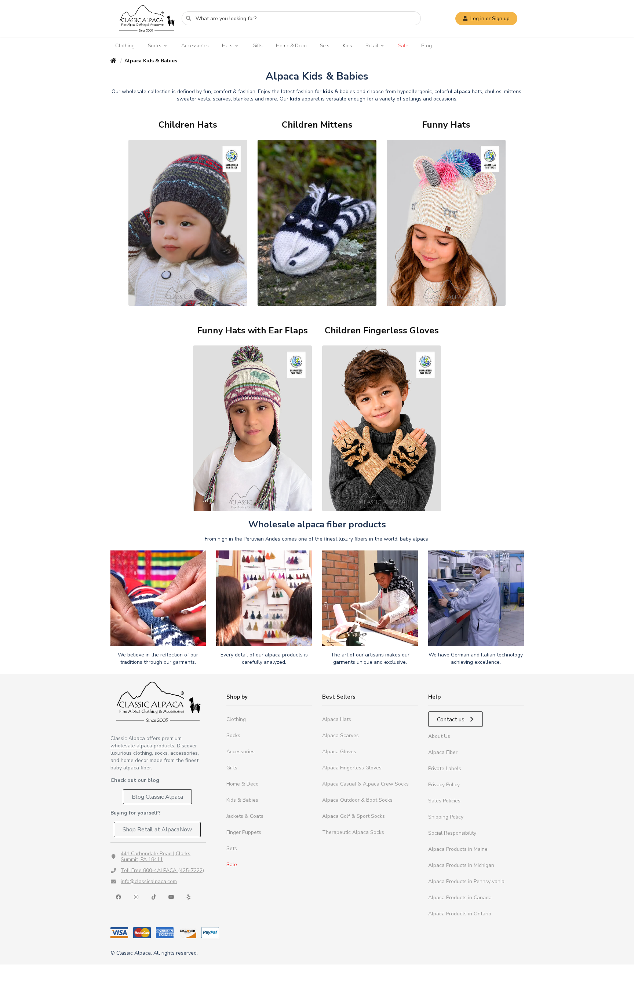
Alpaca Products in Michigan (461, 865)
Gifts (257, 45)
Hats (227, 46)
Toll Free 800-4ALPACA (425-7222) (162, 870)
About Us (439, 736)
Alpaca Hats (336, 719)
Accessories (195, 45)
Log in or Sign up (490, 18)
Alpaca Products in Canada (460, 897)
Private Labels (444, 768)
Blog (426, 45)
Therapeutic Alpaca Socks (353, 832)
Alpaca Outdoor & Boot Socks (357, 800)
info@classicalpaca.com (149, 881)
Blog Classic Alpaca (157, 797)
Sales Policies (444, 800)
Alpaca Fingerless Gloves (352, 767)
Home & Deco (291, 45)
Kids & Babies (242, 800)
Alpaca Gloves (339, 751)
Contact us (451, 719)
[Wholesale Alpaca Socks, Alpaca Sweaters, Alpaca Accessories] (147, 35)
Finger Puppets (243, 832)
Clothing (125, 45)
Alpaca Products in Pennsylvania (466, 881)
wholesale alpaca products (142, 745)
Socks (154, 46)
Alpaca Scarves (340, 735)
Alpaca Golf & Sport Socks (353, 816)
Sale (403, 45)
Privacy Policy (444, 784)
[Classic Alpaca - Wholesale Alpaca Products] (158, 702)
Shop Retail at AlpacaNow (157, 830)
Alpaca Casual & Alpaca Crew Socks (365, 783)
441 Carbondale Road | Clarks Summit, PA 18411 (155, 856)
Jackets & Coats (244, 816)
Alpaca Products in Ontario (459, 913)
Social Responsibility (452, 833)
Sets (324, 45)
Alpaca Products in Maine (458, 849)
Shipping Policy (445, 816)
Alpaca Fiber (443, 752)
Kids (347, 45)
